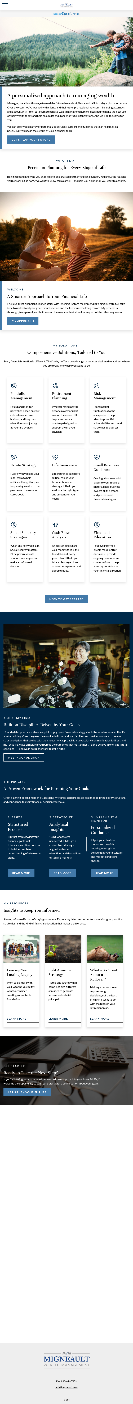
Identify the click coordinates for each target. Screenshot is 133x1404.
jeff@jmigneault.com (67, 1387)
